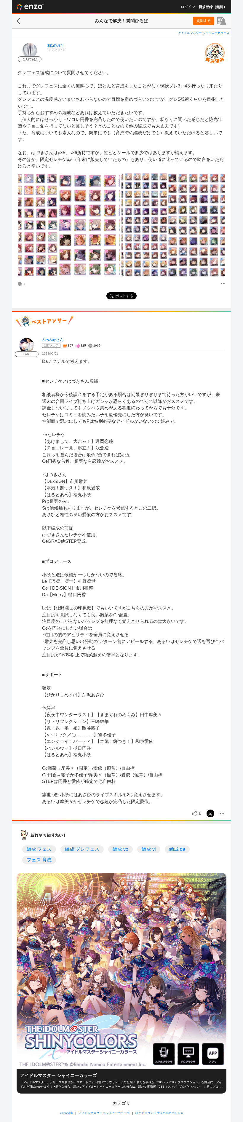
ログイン (188, 7)
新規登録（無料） (213, 7)
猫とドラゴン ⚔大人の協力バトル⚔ (159, 1113)
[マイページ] (221, 21)
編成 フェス (39, 849)
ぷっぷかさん (52, 340)
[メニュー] (223, 284)
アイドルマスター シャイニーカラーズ (203, 32)
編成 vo (120, 849)
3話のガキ (55, 46)
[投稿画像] (69, 225)
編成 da (177, 849)
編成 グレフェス (82, 849)
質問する (203, 21)
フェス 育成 (39, 859)
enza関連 (66, 1113)
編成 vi (149, 849)
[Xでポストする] (210, 813)
